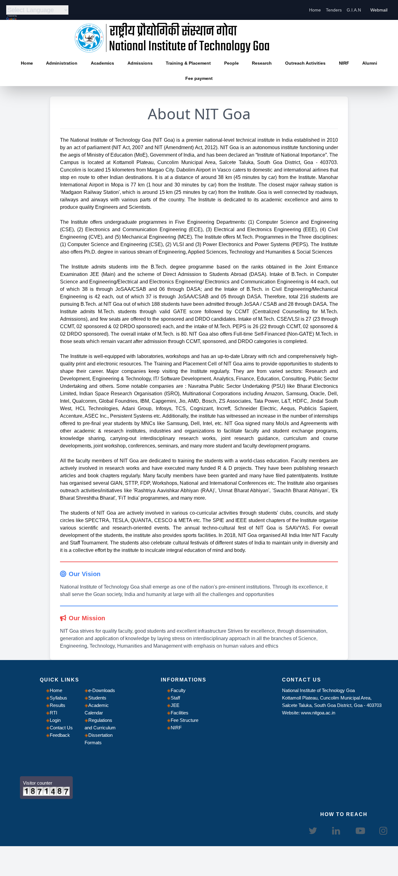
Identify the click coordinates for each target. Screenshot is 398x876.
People (231, 63)
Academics (102, 63)
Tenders (334, 9)
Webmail (378, 9)
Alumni (369, 63)
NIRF (344, 63)
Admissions (140, 63)
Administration (61, 63)
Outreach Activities (305, 63)
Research (262, 63)
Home (315, 9)
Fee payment (199, 78)
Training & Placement (188, 63)
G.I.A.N (354, 9)
